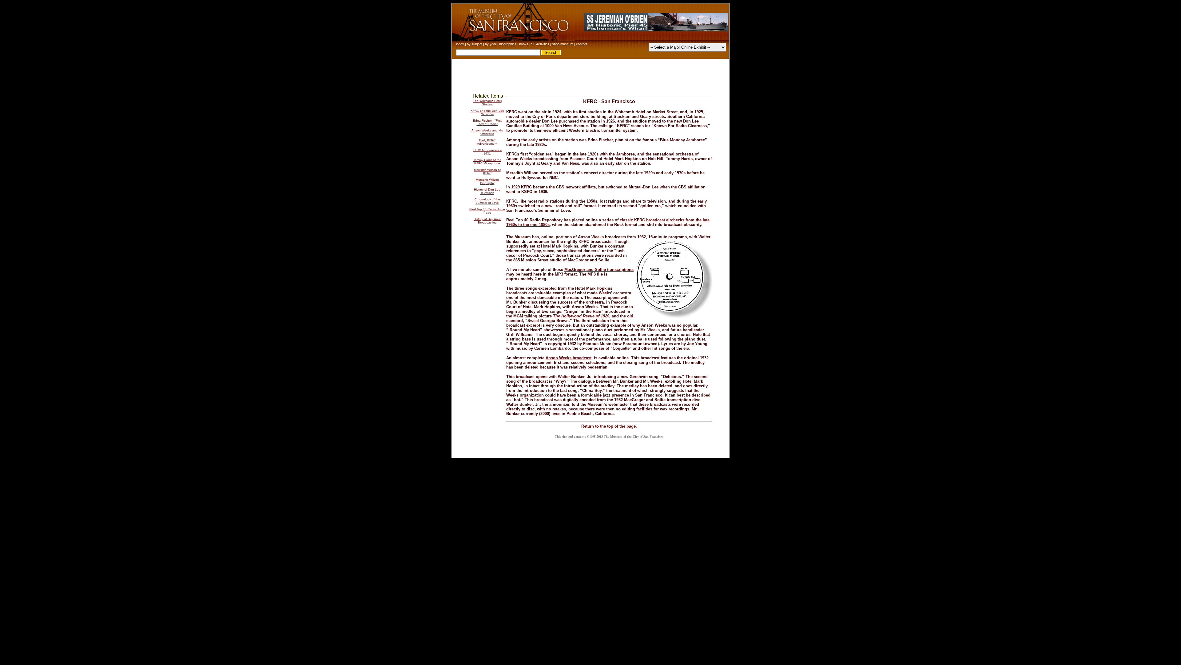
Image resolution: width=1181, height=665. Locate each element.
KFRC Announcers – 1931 (487, 151)
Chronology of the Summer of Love (487, 201)
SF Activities (540, 44)
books (523, 44)
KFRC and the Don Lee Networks (487, 112)
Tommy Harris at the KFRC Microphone (487, 161)
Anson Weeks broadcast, (569, 358)
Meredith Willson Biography (487, 181)
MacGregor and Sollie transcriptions (599, 269)
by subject (474, 44)
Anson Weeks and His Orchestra (487, 132)
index (460, 44)
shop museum (562, 44)
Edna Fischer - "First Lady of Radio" (487, 122)
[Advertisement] (590, 73)
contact (581, 44)
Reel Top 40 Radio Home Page (487, 211)
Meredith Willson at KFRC (487, 171)
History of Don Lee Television (487, 191)
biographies (507, 44)
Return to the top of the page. (609, 426)
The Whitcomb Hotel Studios (487, 102)
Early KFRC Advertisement (487, 142)
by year (490, 44)
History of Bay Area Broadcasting (487, 220)
